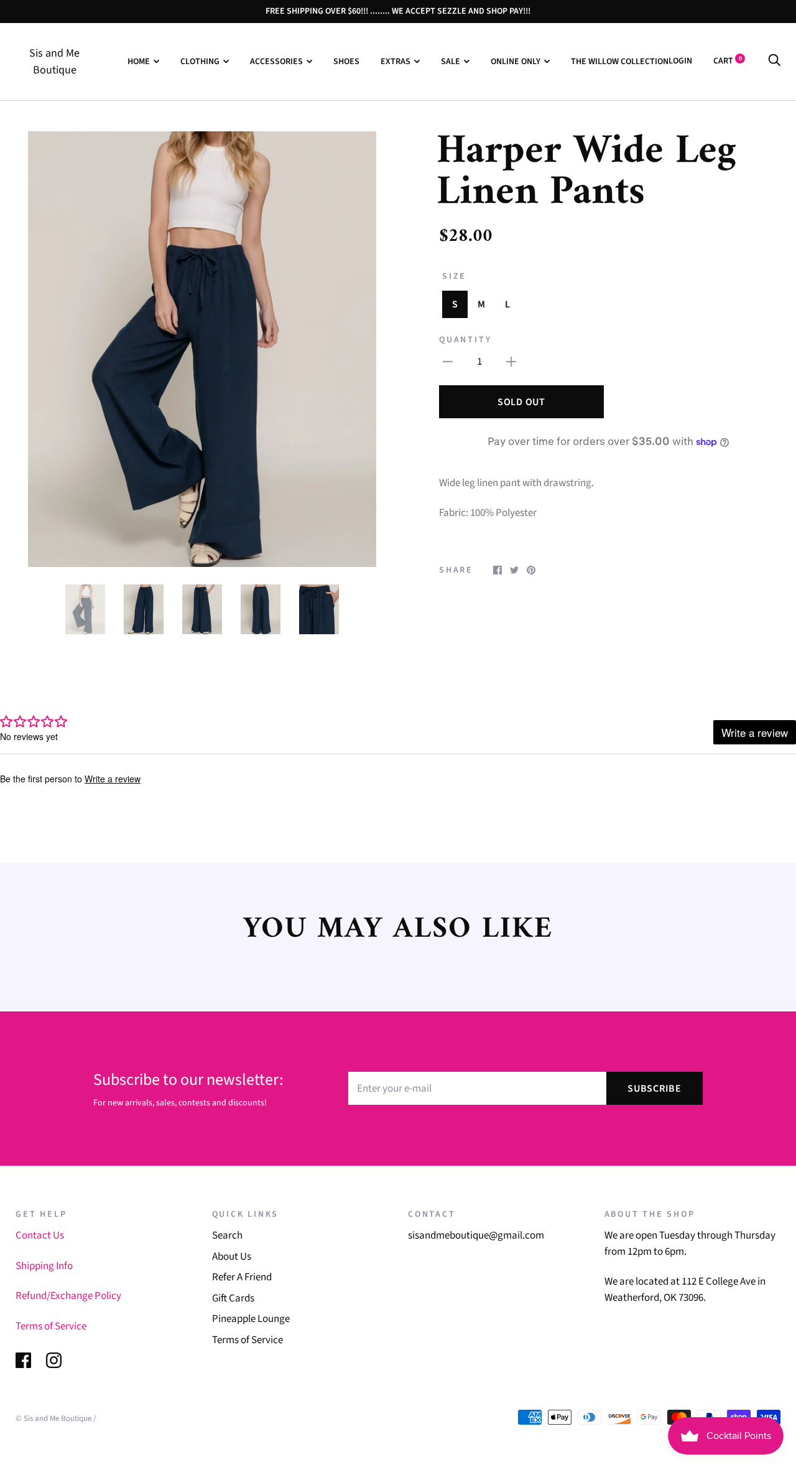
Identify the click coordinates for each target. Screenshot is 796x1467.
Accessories (276, 61)
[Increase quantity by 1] (511, 362)
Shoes (346, 61)
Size (454, 276)
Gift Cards (233, 1298)
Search (227, 1235)
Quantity (465, 340)
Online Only (515, 61)
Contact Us (40, 1235)
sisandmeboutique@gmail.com (476, 1235)
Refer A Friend (242, 1277)
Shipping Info (44, 1265)
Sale (450, 61)
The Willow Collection (620, 61)
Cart (727, 61)
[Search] (774, 61)
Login (680, 61)
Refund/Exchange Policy (68, 1295)
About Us (231, 1256)
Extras (395, 61)
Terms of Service (51, 1326)
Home (138, 61)
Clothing (200, 61)
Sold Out (521, 402)
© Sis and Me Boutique (53, 1418)
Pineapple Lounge (251, 1318)
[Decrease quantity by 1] (447, 362)
